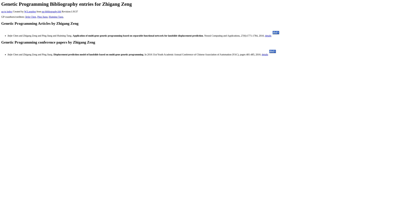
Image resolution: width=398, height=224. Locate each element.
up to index (6, 11)
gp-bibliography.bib (51, 11)
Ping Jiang (42, 17)
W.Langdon (30, 11)
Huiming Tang (56, 17)
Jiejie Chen (30, 17)
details (268, 35)
